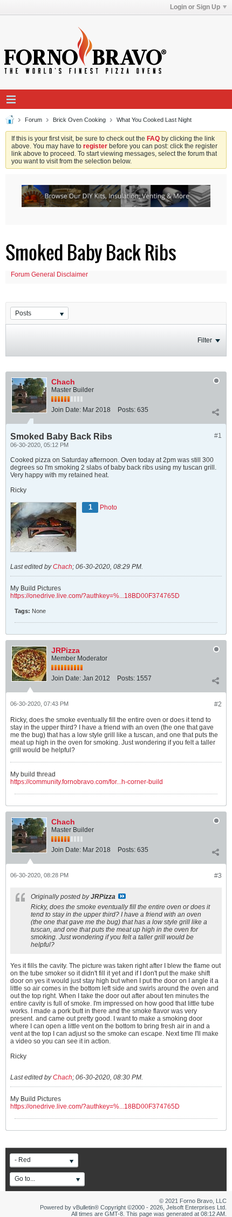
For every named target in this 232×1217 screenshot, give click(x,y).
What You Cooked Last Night (154, 119)
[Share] (215, 412)
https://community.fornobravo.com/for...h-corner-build (86, 782)
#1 (218, 435)
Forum (33, 119)
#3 (218, 875)
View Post (122, 896)
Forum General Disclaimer (49, 274)
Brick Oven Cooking (79, 119)
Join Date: (66, 410)
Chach (63, 381)
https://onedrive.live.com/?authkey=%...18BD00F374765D (95, 596)
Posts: (126, 410)
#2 (218, 704)
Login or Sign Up (195, 7)
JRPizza (65, 650)
